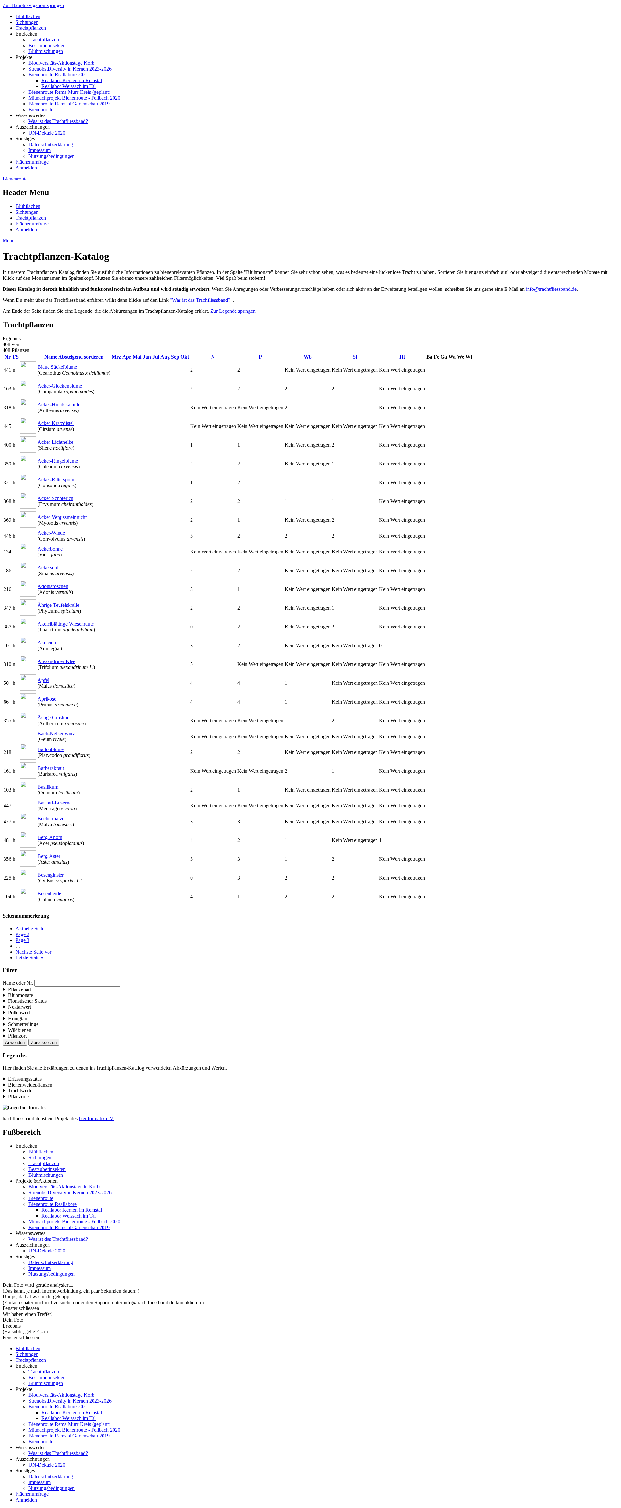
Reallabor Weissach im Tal (68, 86)
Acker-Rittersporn (56, 479)
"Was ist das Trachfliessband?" (201, 300)
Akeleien (47, 642)
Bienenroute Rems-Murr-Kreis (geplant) (69, 92)
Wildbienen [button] (19, 1030)
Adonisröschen (53, 586)
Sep (175, 357)
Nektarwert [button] (19, 1007)
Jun (147, 357)
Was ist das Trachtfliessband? (58, 121)
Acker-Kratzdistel (56, 423)
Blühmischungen (45, 51)
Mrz (116, 357)
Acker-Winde (51, 533)
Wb (308, 357)
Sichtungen (27, 22)
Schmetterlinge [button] (23, 1024)
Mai (137, 357)
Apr (126, 357)
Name (74, 357)
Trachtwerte (20, 1090)
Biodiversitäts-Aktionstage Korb (61, 63)
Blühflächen (28, 16)
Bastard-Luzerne (54, 802)
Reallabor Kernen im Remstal (71, 80)
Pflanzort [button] (17, 1036)
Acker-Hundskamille (59, 404)
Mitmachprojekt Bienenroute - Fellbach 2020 (74, 98)
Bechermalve (51, 818)
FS (16, 357)
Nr (8, 357)
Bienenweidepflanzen (30, 1084)
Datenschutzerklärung (50, 144)
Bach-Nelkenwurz (56, 733)
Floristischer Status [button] (27, 1001)
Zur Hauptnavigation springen (33, 5)
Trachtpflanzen (31, 28)
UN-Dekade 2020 (46, 133)
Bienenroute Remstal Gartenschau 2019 (69, 103)
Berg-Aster (49, 856)
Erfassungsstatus (25, 1079)
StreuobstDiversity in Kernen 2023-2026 (70, 68)
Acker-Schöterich (55, 498)
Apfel (43, 680)
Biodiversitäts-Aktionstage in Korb (64, 1186)
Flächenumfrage (32, 162)
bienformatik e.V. (96, 1118)
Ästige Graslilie (53, 717)
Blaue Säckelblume (57, 367)
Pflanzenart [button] (19, 989)
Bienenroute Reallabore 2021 (58, 74)
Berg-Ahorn (50, 837)
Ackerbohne (50, 549)
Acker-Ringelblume (58, 461)
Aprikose (47, 699)
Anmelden (26, 167)
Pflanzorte (18, 1096)
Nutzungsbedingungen (51, 156)
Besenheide (49, 893)
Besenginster (51, 875)
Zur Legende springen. (233, 311)
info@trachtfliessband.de (551, 289)
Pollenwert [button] (19, 1012)
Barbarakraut (51, 768)
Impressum (39, 150)
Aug (165, 357)
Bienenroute (40, 109)
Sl (355, 357)
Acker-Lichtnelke (55, 442)
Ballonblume (51, 749)
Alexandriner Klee (56, 661)
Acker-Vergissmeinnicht (62, 517)
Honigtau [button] (17, 1018)
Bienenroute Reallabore (52, 1204)
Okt (184, 357)
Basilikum (48, 787)
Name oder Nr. (18, 983)
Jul (155, 357)
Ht (402, 357)
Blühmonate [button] (20, 995)
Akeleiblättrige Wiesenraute (66, 624)
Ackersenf (48, 567)
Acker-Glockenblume (60, 385)
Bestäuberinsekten (47, 45)
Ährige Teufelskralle (58, 605)
